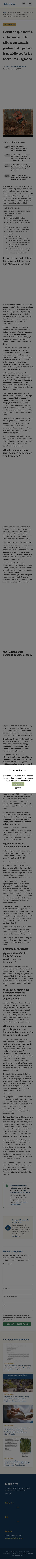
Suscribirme (18, 784)
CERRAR (18, 788)
